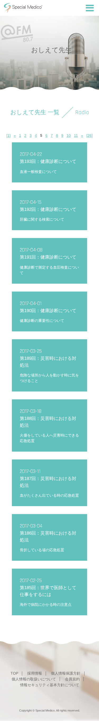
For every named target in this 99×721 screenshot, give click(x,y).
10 (69, 135)
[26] (89, 135)
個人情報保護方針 (66, 673)
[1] (8, 135)
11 (76, 135)
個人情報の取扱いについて (34, 679)
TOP (14, 673)
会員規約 (72, 679)
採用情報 (34, 673)
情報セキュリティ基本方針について (49, 685)
